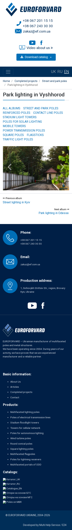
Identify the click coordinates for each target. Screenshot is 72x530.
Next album (60, 209)
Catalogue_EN (14, 488)
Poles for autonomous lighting (27, 433)
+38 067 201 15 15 (38, 20)
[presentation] (9, 166)
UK (53, 71)
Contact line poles (48, 113)
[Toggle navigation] (8, 71)
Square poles (13, 135)
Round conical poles (21, 443)
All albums (11, 108)
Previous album (13, 198)
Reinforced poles (16, 113)
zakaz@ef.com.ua (36, 31)
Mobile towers (14, 126)
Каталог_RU (13, 483)
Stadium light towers (20, 117)
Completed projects (21, 392)
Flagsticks (35, 135)
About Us (15, 381)
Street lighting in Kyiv (16, 202)
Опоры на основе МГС (19, 497)
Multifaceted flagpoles (22, 453)
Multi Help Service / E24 (52, 525)
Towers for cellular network (25, 427)
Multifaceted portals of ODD (25, 464)
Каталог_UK (13, 479)
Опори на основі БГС (18, 492)
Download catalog (37, 57)
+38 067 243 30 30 (38, 26)
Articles (14, 386)
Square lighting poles (21, 448)
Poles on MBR (14, 501)
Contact (14, 397)
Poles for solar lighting (22, 121)
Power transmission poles (24, 130)
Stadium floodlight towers (24, 422)
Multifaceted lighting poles (25, 411)
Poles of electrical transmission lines (30, 417)
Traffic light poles (18, 139)
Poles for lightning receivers (25, 459)
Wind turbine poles (20, 438)
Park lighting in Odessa (53, 213)
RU (60, 71)
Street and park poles (40, 108)
